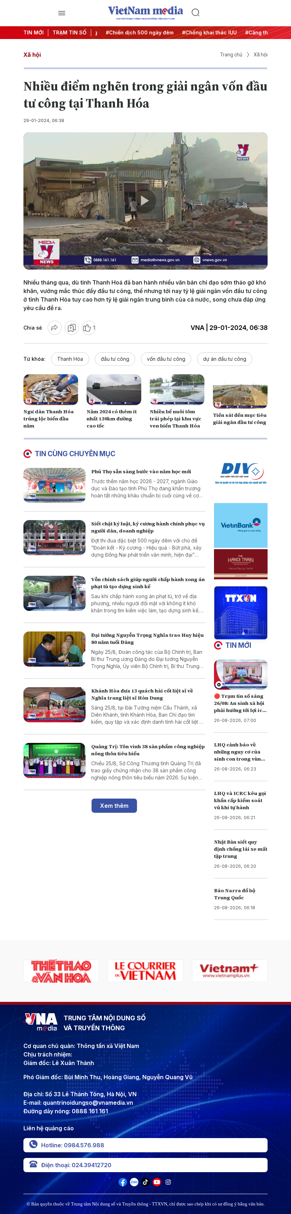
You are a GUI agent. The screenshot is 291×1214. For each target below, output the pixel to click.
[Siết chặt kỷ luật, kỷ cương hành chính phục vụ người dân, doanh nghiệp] (54, 537)
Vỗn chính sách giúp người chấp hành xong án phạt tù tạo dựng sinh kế (148, 583)
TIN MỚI (33, 32)
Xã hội (32, 54)
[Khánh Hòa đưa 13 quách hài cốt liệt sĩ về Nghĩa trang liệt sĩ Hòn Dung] (54, 704)
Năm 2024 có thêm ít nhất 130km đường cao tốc (112, 418)
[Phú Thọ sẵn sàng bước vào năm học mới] (54, 485)
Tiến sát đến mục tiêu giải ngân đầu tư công (240, 419)
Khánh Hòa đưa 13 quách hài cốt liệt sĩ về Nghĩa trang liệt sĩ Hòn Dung (142, 694)
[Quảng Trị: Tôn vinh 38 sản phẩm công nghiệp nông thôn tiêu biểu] (54, 760)
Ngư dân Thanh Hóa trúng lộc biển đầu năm (48, 418)
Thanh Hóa (70, 359)
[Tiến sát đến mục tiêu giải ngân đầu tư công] (240, 393)
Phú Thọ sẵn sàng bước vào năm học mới (141, 471)
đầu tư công (115, 359)
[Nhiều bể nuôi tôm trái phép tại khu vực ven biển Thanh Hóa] (177, 389)
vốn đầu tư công (166, 359)
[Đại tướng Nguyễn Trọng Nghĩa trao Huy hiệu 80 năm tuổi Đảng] (54, 649)
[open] (61, 13)
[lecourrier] (61, 971)
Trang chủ (231, 54)
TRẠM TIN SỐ (70, 32)
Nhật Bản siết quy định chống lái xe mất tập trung (240, 849)
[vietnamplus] (145, 971)
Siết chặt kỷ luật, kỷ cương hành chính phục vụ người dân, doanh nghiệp (148, 527)
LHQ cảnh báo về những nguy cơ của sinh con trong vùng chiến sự (239, 755)
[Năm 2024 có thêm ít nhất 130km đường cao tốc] (114, 389)
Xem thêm (114, 805)
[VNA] (123, 1184)
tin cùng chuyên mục (75, 453)
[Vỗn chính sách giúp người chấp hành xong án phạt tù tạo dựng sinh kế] (54, 593)
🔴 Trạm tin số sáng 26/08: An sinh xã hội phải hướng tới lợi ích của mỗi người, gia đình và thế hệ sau (239, 710)
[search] (229, 13)
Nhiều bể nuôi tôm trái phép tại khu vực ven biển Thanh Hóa (175, 418)
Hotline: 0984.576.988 (72, 1145)
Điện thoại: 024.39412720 (76, 1165)
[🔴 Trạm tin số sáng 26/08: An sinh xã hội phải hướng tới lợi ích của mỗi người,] (241, 675)
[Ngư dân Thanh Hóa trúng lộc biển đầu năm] (50, 389)
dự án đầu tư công (224, 359)
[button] (237, 633)
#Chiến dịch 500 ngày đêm (131, 32)
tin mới (238, 645)
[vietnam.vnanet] (230, 971)
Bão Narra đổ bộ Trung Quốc (234, 894)
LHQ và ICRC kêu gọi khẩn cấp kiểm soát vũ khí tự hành (240, 800)
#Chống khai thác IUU (201, 32)
